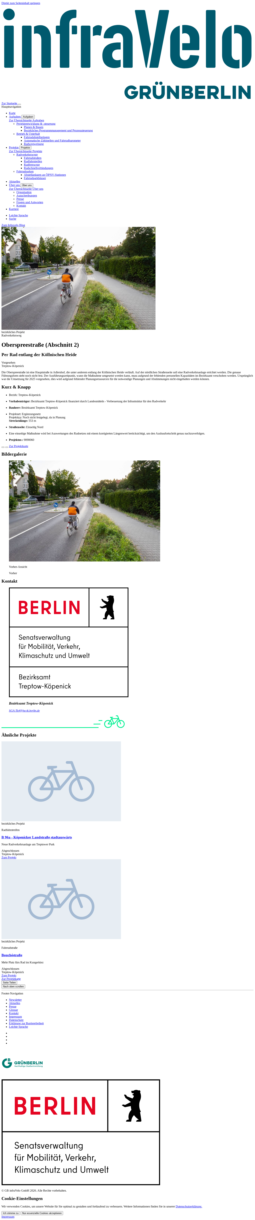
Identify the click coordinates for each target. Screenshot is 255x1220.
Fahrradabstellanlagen (37, 137)
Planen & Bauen (33, 127)
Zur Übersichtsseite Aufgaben (26, 120)
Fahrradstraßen (32, 158)
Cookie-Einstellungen (22, 1198)
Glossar (13, 1009)
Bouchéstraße (11, 955)
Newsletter (15, 999)
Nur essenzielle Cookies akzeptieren (42, 1213)
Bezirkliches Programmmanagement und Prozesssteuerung (58, 130)
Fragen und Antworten (29, 202)
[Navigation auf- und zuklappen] (19, 104)
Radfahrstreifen (33, 161)
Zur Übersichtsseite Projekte (25, 151)
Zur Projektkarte (18, 446)
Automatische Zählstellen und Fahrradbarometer (52, 140)
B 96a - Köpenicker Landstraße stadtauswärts (36, 837)
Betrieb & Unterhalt (28, 133)
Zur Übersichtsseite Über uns (26, 188)
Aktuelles (14, 1003)
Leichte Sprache (18, 1026)
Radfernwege (32, 164)
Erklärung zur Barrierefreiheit (26, 1023)
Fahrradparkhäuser (35, 178)
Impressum (15, 1016)
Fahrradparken (25, 171)
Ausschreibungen (26, 195)
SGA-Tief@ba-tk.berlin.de (24, 710)
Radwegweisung (34, 144)
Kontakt (21, 205)
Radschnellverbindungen (38, 168)
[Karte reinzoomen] (2, 447)
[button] (84, 560)
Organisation (24, 192)
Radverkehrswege (27, 154)
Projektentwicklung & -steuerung (35, 123)
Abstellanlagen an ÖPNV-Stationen (45, 174)
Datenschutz (16, 1020)
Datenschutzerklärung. (189, 1206)
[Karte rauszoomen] (6, 447)
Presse (20, 198)
